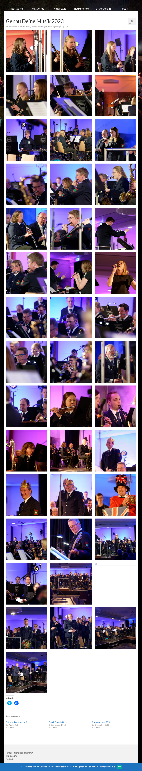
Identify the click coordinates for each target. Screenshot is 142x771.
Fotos (28, 27)
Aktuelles (22, 27)
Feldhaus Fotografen (22, 753)
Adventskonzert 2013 (101, 722)
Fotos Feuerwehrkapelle (39, 27)
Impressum (11, 756)
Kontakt (9, 759)
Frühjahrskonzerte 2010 (16, 722)
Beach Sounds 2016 (58, 722)
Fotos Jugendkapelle (55, 27)
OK (119, 767)
